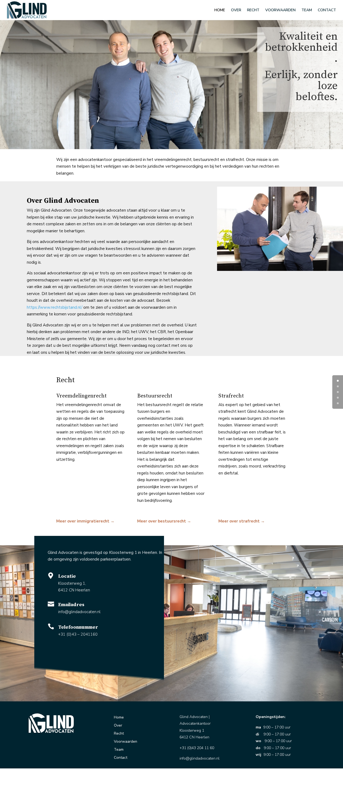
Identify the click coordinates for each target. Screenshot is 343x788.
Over (236, 10)
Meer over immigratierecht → (85, 521)
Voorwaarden (280, 10)
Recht (253, 10)
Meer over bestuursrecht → (164, 521)
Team (306, 10)
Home (219, 10)
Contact (327, 10)
